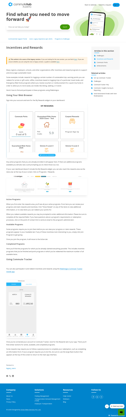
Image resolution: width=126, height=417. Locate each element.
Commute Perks (102, 62)
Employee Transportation (43, 404)
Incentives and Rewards (105, 59)
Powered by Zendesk (118, 415)
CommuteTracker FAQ (101, 85)
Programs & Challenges (62, 39)
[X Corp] (10, 376)
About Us (9, 396)
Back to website (90, 5)
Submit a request (105, 5)
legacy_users (11, 368)
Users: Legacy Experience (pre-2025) (40, 39)
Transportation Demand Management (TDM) (47, 400)
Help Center (67, 396)
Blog (64, 402)
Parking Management (42, 396)
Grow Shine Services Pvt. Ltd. (31, 410)
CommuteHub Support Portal (17, 39)
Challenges (100, 56)
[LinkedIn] (13, 376)
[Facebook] (7, 376)
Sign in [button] (116, 5)
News (8, 399)
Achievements (101, 66)
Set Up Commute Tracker (102, 78)
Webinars (66, 399)
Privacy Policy (11, 402)
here (75, 59)
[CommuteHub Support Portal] (20, 7)
